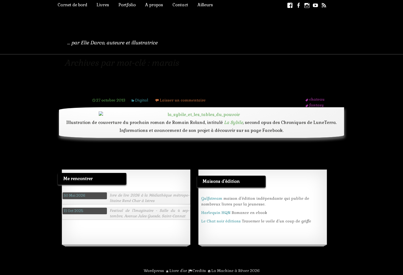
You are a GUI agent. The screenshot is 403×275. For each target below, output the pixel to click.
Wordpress (154, 270)
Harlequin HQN (216, 212)
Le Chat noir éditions (221, 221)
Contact (180, 4)
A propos (154, 4)
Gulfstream (211, 198)
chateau (317, 99)
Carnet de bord (72, 4)
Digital (141, 100)
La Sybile (233, 122)
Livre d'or (178, 270)
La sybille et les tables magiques (146, 89)
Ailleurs (205, 4)
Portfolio (127, 4)
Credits (199, 270)
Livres (103, 4)
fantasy (316, 105)
